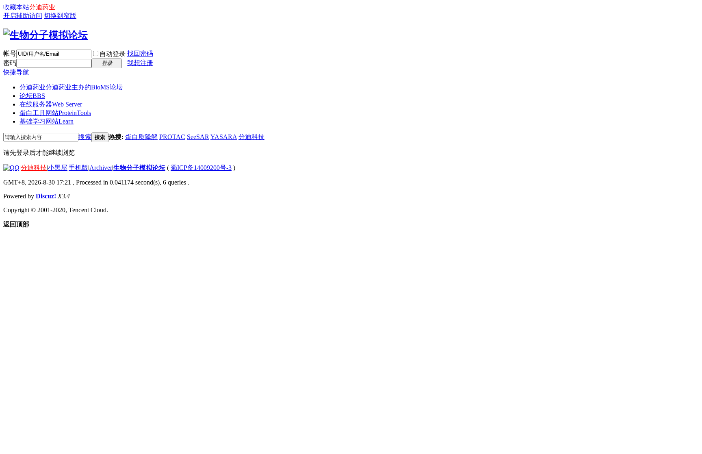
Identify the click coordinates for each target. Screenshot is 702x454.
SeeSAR (198, 136)
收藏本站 (16, 7)
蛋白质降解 (141, 136)
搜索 (84, 136)
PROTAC (172, 136)
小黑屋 (57, 167)
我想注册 (140, 62)
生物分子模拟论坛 (139, 167)
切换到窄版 (60, 15)
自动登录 (113, 53)
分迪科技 (251, 136)
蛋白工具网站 (55, 112)
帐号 (9, 53)
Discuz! (46, 196)
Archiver (100, 167)
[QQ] (11, 167)
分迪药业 (42, 7)
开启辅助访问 (22, 15)
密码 (9, 62)
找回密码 (140, 53)
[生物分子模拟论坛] (45, 35)
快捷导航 (16, 72)
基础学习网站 (47, 121)
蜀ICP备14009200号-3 (201, 167)
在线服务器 (51, 104)
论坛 (32, 95)
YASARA (223, 136)
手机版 (78, 167)
